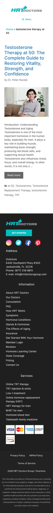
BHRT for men (14, 410)
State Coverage (15, 355)
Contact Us (12, 364)
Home (9, 29)
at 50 (11, 185)
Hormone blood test (18, 414)
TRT (17, 195)
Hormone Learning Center (21, 351)
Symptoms (12, 315)
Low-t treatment (15, 393)
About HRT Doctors (17, 292)
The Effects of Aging (18, 328)
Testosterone (23, 185)
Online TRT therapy (17, 384)
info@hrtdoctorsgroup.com (31, 274)
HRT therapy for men (18, 405)
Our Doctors (13, 297)
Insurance (11, 333)
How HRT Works (15, 310)
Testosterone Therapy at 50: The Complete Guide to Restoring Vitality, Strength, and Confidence (24, 61)
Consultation (13, 301)
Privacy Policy (17, 455)
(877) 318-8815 (24, 270)
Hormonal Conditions (18, 319)
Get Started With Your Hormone (25, 337)
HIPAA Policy (36, 455)
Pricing (10, 360)
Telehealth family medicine (22, 419)
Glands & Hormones (18, 324)
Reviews (11, 346)
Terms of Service (26, 463)
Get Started (19, 233)
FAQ (8, 306)
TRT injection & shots (18, 388)
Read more (13, 175)
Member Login (14, 342)
